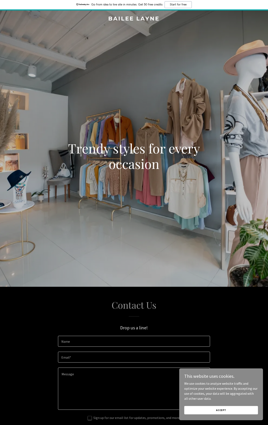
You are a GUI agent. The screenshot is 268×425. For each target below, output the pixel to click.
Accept (221, 410)
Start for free (178, 4)
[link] (134, 19)
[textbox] (134, 341)
